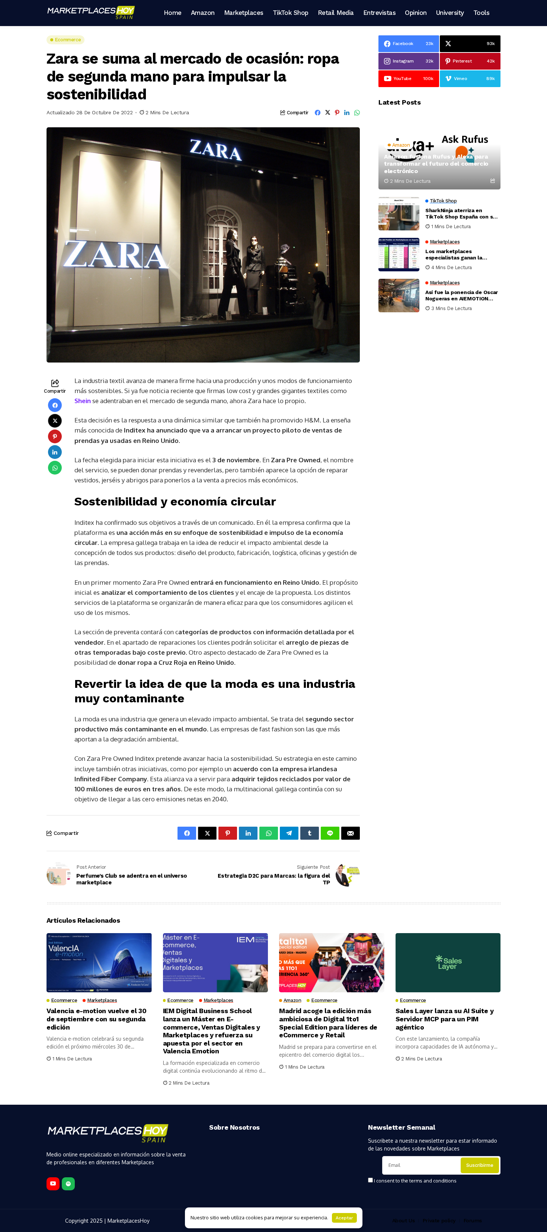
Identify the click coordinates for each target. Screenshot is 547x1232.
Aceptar (344, 1217)
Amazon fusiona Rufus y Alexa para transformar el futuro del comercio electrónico (436, 163)
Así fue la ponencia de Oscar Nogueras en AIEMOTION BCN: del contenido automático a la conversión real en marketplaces (461, 295)
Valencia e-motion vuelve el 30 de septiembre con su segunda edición (96, 1019)
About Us (403, 1220)
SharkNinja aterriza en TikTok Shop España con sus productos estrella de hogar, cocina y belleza (462, 213)
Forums (473, 1220)
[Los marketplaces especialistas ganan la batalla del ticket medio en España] (398, 254)
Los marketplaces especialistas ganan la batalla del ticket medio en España (460, 254)
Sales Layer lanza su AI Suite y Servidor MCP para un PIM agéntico (445, 1019)
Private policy (439, 1220)
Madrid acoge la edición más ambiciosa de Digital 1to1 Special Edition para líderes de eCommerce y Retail (328, 1023)
